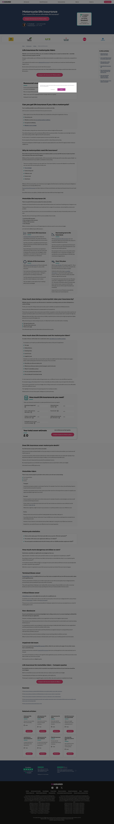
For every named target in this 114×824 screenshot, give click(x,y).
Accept (61, 89)
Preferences (53, 89)
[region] (57, 87)
